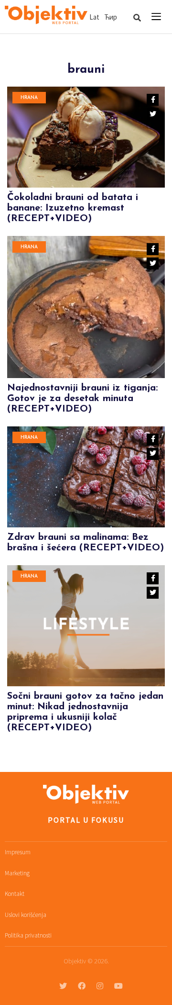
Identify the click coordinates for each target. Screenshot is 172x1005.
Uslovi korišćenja (25, 915)
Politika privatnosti (28, 935)
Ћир (110, 17)
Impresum (18, 852)
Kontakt (14, 894)
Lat (94, 17)
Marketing (17, 873)
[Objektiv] (46, 15)
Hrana (29, 97)
